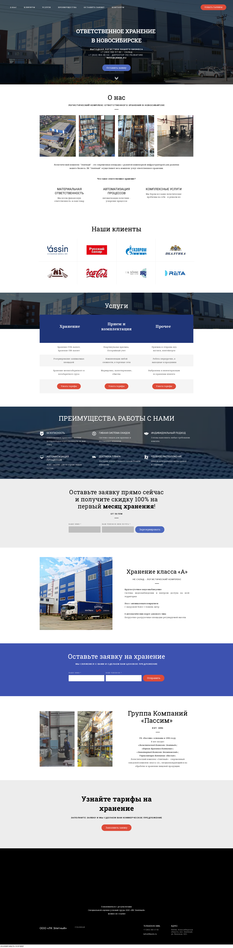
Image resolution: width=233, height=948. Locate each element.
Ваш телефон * (114, 673)
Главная (80, 927)
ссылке (122, 913)
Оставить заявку (94, 7)
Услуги (46, 7)
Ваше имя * (75, 524)
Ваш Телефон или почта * (116, 524)
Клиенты (29, 7)
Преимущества (67, 7)
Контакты (118, 7)
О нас (13, 7)
